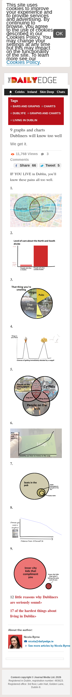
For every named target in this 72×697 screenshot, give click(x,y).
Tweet (52, 165)
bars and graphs (26, 106)
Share (27, 165)
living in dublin (25, 120)
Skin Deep (47, 92)
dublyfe (19, 113)
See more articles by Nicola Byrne (49, 645)
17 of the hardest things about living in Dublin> (33, 613)
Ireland (32, 92)
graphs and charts (45, 113)
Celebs (20, 92)
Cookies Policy (23, 62)
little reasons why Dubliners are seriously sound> (34, 599)
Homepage (10, 92)
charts (49, 106)
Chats (61, 92)
